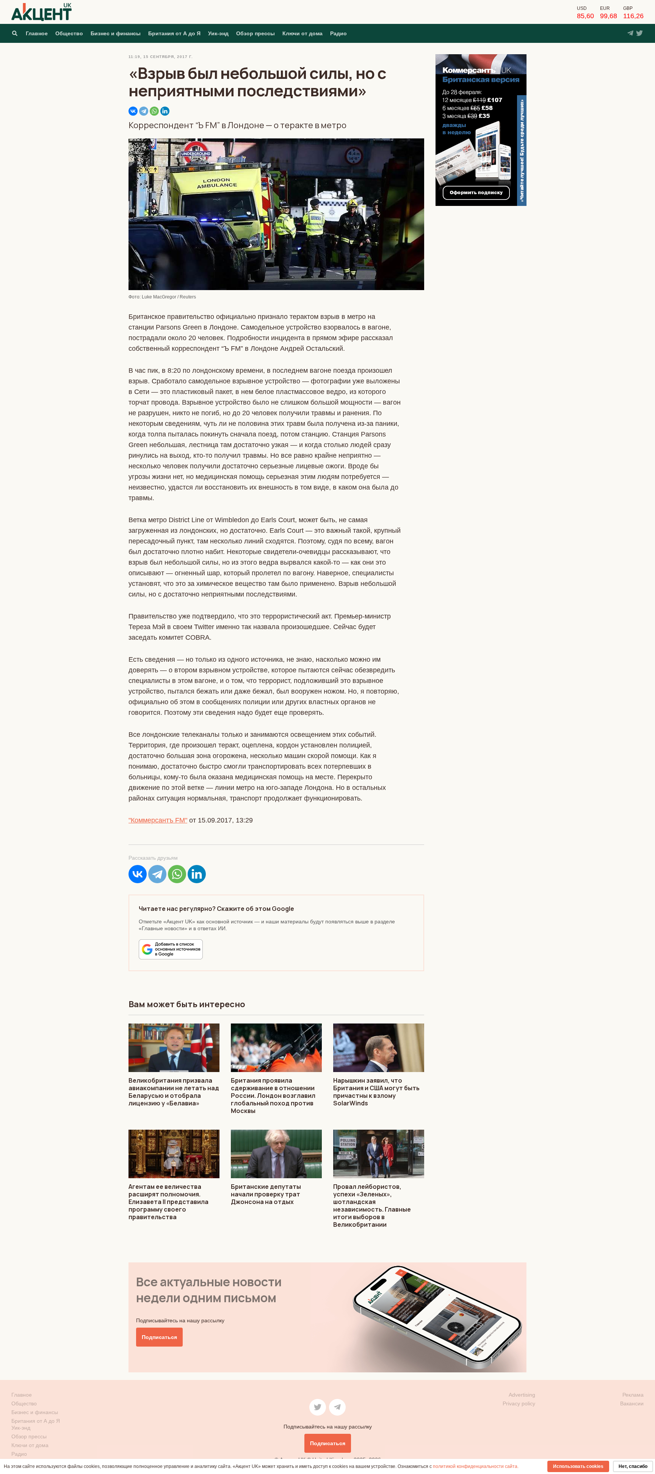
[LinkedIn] (164, 111)
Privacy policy (519, 1403)
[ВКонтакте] (133, 111)
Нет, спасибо (633, 1466)
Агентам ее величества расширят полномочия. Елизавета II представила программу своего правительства (168, 1201)
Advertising (522, 1395)
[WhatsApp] (154, 111)
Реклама (633, 1395)
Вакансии (632, 1403)
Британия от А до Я (174, 33)
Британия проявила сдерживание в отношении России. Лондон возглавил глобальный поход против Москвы (273, 1095)
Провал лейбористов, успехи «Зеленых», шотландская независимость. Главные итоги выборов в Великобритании (372, 1205)
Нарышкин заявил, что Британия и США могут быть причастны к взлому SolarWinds (376, 1091)
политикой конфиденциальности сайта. (476, 1466)
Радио (338, 33)
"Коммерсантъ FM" (157, 820)
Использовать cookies (578, 1466)
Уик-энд (218, 33)
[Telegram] (143, 111)
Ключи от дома (302, 33)
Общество (69, 33)
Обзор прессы (255, 33)
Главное (37, 33)
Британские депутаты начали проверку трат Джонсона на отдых (266, 1194)
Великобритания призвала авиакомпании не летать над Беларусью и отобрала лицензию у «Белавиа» (173, 1091)
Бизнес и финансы (116, 33)
